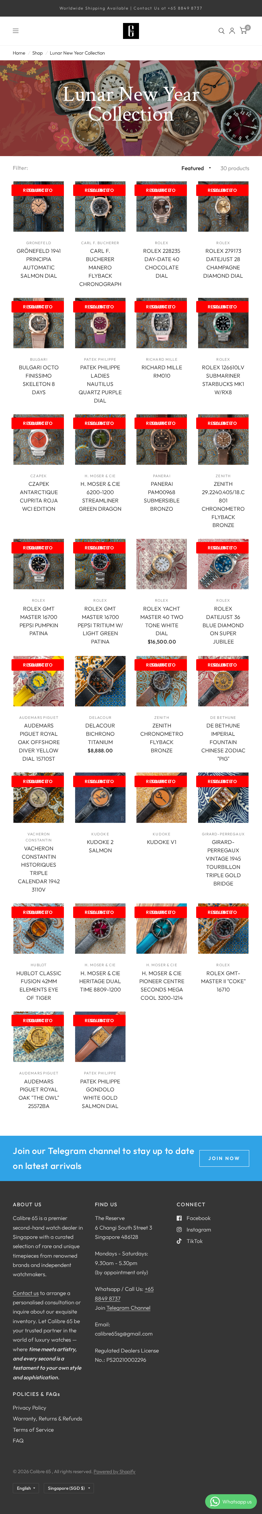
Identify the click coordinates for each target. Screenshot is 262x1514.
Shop (37, 53)
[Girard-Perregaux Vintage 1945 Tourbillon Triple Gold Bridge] (223, 797)
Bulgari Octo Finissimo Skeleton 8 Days (39, 379)
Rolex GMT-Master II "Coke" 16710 (223, 981)
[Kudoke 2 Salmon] (100, 797)
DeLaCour (100, 717)
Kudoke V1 (161, 842)
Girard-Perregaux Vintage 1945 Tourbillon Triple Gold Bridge (223, 862)
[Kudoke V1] (161, 797)
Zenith (223, 475)
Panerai (162, 475)
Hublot (39, 964)
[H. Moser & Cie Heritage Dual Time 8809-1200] (100, 928)
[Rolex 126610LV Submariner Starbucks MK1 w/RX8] (223, 323)
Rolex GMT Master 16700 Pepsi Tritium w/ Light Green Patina (100, 625)
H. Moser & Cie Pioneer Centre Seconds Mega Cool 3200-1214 (161, 985)
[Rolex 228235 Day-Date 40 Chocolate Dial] (161, 206)
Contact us (26, 1293)
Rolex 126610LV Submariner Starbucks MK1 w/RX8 (223, 379)
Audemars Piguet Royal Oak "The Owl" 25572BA (39, 1094)
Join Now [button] (224, 1158)
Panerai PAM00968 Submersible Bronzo (162, 496)
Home (19, 53)
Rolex (162, 242)
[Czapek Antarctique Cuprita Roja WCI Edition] (38, 439)
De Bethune (223, 717)
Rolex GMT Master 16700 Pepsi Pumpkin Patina (38, 621)
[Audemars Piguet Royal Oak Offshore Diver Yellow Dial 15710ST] (38, 681)
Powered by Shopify (114, 1471)
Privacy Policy (29, 1407)
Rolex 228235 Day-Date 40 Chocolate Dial (161, 263)
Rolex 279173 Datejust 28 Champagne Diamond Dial (223, 263)
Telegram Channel (128, 1307)
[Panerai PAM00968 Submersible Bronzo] (161, 439)
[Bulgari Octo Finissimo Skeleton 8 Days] (38, 323)
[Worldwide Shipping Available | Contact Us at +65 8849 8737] (131, 8)
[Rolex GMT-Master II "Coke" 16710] (223, 928)
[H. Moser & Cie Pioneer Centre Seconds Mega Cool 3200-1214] (161, 928)
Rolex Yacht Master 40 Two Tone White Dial (161, 621)
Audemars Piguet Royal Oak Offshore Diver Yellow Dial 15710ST (39, 742)
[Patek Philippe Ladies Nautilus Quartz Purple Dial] (100, 323)
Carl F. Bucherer (100, 242)
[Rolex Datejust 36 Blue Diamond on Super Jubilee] (223, 564)
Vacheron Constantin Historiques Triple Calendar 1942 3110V (39, 869)
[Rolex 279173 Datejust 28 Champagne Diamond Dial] (223, 206)
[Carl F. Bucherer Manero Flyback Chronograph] (100, 206)
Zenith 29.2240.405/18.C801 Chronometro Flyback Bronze (223, 504)
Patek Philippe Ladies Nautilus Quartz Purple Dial (100, 384)
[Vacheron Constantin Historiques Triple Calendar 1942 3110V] (38, 797)
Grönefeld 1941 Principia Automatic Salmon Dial (39, 263)
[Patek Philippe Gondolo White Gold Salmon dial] (100, 1037)
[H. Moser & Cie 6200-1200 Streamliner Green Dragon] (100, 439)
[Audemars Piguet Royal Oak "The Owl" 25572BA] (38, 1037)
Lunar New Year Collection (77, 53)
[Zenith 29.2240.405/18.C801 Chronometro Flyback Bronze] (223, 439)
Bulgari (39, 359)
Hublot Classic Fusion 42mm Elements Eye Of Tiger (38, 985)
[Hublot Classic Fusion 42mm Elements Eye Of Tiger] (38, 928)
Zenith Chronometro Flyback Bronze (161, 738)
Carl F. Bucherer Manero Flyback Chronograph (100, 267)
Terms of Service (33, 1429)
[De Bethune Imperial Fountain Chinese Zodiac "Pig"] (223, 681)
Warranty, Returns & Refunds (47, 1418)
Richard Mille (162, 359)
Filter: (20, 167)
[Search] (221, 31)
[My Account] (232, 31)
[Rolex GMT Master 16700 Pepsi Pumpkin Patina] (38, 564)
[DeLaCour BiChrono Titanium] (100, 681)
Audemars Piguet (38, 717)
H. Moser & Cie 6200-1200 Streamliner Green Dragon (100, 496)
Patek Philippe (100, 359)
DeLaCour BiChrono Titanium (100, 733)
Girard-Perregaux (223, 834)
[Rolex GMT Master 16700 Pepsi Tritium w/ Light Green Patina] (100, 564)
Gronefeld (38, 242)
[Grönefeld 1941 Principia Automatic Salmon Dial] (38, 206)
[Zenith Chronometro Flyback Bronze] (161, 681)
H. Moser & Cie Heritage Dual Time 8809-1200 (100, 981)
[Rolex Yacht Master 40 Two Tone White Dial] (161, 564)
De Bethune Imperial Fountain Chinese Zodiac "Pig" (223, 742)
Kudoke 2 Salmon (100, 846)
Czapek (38, 475)
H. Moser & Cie (100, 475)
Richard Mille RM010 (162, 371)
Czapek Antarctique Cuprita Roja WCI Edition (39, 496)
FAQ (18, 1440)
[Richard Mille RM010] (161, 323)
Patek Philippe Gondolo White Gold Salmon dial (100, 1094)
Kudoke (100, 834)
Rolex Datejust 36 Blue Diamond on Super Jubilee (223, 625)
